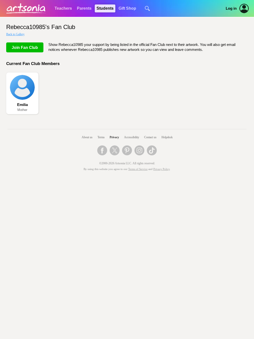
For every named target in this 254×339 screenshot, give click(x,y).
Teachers (63, 8)
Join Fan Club (25, 47)
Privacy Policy (161, 169)
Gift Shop (127, 8)
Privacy (114, 137)
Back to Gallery (15, 34)
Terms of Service (138, 169)
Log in (231, 8)
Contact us (150, 137)
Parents (84, 8)
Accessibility (131, 137)
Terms (101, 137)
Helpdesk (167, 137)
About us (87, 137)
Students (105, 8)
